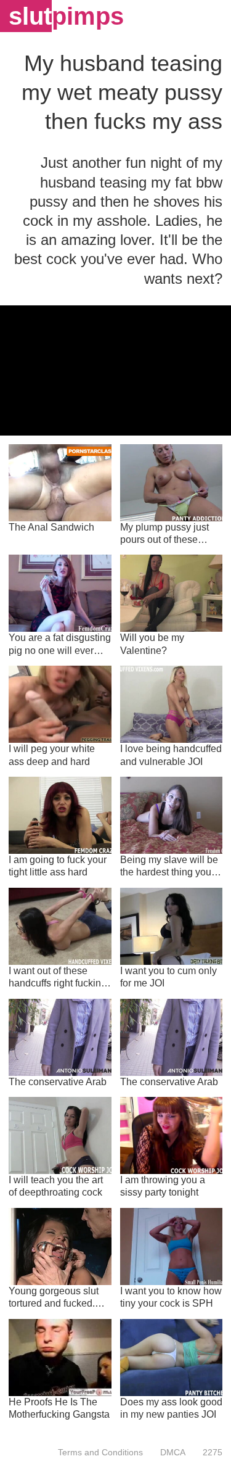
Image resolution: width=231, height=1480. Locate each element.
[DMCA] (173, 1452)
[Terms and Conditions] (100, 1452)
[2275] (208, 1452)
